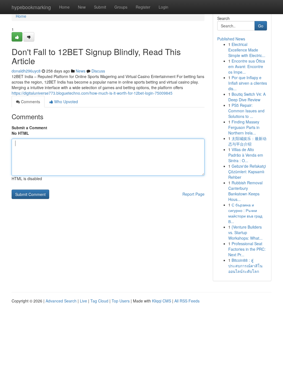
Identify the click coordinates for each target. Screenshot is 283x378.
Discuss (98, 71)
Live (83, 301)
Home (64, 7)
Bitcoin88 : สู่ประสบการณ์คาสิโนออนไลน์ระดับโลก (245, 265)
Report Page (193, 194)
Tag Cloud (99, 301)
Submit (100, 7)
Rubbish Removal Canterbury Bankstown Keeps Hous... (245, 191)
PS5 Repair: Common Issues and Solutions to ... (246, 110)
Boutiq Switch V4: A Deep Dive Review (247, 96)
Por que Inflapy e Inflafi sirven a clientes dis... (247, 83)
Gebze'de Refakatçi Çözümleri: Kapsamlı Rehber (247, 171)
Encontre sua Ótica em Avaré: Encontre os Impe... (246, 66)
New (82, 7)
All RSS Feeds (187, 301)
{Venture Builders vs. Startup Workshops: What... (245, 232)
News (80, 71)
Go (260, 26)
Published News (231, 39)
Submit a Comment (29, 127)
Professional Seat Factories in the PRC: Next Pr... (247, 249)
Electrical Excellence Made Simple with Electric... (246, 50)
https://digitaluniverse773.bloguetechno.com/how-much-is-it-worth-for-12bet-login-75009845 (92, 93)
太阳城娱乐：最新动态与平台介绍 (247, 141)
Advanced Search (61, 301)
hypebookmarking (31, 7)
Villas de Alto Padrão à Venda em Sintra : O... (245, 155)
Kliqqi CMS (161, 301)
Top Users (121, 301)
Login (163, 7)
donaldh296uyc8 (26, 71)
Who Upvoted (65, 101)
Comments (30, 101)
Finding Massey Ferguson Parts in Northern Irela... (244, 127)
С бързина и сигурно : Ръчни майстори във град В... (245, 213)
